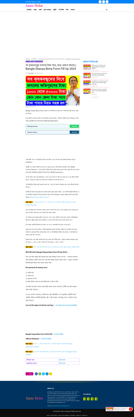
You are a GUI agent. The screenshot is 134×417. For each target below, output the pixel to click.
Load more (95, 97)
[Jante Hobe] (27, 73)
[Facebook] (36, 373)
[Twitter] (43, 373)
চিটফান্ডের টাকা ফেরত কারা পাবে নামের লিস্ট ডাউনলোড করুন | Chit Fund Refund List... (99, 91)
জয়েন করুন (62, 360)
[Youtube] (100, 1)
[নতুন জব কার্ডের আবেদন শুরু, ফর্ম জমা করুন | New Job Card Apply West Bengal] (87, 75)
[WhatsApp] (103, 1)
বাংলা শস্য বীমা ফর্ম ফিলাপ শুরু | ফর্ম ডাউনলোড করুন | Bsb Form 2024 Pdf (56, 247)
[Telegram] (107, 1)
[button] (106, 9)
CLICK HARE (46, 339)
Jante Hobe (31, 73)
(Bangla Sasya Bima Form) (38, 197)
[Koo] (50, 373)
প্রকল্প (32, 61)
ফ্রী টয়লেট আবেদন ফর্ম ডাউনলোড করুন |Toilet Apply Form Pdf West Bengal (99, 67)
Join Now (74, 126)
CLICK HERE (58, 334)
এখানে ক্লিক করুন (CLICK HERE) (66, 305)
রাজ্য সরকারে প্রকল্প (38, 61)
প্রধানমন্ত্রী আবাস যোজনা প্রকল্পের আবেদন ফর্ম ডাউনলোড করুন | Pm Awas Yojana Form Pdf (100, 82)
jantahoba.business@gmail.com (61, 405)
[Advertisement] (46, 23)
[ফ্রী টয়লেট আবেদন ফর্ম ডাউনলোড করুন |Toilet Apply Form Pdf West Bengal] (87, 67)
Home (28, 59)
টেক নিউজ (33, 59)
